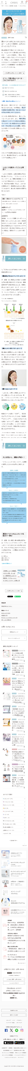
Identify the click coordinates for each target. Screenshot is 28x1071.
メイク (13, 1020)
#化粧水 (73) (4, 615)
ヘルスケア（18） (7, 833)
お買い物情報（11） (9, 827)
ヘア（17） (7, 814)
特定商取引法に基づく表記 (19, 1050)
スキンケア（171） (8, 798)
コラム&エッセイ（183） (10, 824)
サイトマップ (20, 1057)
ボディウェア (19, 1022)
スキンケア (8, 1020)
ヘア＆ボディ (19, 1020)
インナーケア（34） (9, 811)
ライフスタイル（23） (9, 821)
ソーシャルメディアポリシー (20, 1055)
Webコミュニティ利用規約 (20, 1052)
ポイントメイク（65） (9, 805)
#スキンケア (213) (5, 613)
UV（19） (6, 808)
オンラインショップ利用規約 (8, 1052)
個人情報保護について (7, 1050)
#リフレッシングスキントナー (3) (9, 617)
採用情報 (10, 1048)
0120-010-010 (16, 973)
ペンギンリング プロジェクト (11, 1057)
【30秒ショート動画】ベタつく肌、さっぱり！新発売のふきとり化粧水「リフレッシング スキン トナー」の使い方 (11, 575)
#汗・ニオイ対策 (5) (6, 620)
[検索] (5, 2)
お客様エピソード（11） (9, 830)
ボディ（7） (7, 817)
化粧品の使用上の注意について (20, 1048)
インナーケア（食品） (10, 1022)
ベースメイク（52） (9, 802)
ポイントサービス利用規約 (7, 1055)
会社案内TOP (4, 1048)
